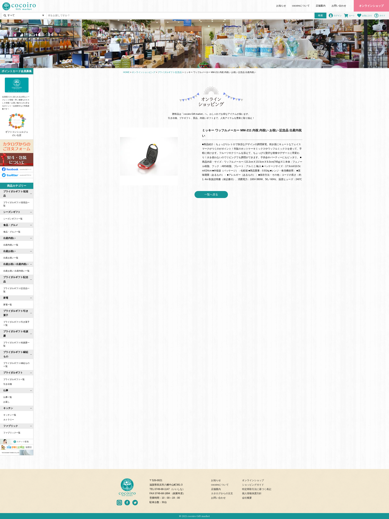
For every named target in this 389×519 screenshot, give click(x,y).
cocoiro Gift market (199, 516)
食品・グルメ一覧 (11, 232)
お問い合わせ (339, 5)
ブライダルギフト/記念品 (15, 279)
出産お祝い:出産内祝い (15, 264)
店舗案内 (320, 5)
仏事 (5, 390)
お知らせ (281, 5)
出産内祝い (9, 238)
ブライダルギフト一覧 (14, 379)
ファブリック (10, 426)
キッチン (8, 408)
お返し (6, 402)
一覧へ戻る (211, 194)
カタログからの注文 (222, 493)
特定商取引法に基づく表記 (256, 489)
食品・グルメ (10, 225)
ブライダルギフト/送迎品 (15, 193)
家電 (5, 298)
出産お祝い (9, 251)
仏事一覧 (7, 397)
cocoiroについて (220, 484)
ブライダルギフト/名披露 (15, 333)
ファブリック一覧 (11, 432)
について (301, 5)
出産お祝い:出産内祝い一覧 (16, 271)
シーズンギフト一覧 (12, 218)
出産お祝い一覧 (10, 258)
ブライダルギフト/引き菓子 (15, 313)
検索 (320, 15)
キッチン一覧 (9, 415)
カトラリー (8, 419)
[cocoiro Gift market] (19, 6)
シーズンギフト (11, 212)
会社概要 (247, 498)
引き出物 (7, 384)
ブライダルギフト (13, 372)
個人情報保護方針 (252, 493)
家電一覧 (7, 304)
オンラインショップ (371, 5)
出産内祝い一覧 (10, 245)
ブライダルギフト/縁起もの (15, 354)
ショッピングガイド (253, 484)
